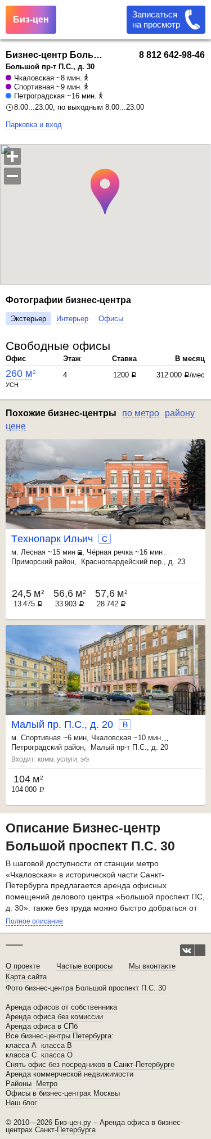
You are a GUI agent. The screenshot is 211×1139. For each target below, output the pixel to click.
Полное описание (34, 921)
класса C (21, 1055)
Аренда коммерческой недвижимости (69, 1074)
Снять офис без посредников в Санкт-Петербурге (90, 1065)
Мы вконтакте (152, 966)
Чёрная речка (110, 552)
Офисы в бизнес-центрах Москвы (63, 1093)
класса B (56, 1046)
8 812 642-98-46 (172, 55)
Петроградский (36, 747)
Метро (46, 1084)
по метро (140, 413)
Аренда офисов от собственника (61, 1007)
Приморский (31, 561)
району (180, 413)
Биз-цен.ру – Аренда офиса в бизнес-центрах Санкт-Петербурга (94, 1126)
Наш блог (21, 1103)
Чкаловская (34, 78)
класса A (21, 1046)
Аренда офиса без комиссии (54, 1017)
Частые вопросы (84, 966)
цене (16, 426)
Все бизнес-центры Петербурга (58, 1036)
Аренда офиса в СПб (42, 1026)
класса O (57, 1055)
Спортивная (34, 87)
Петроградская (39, 96)
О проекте (23, 966)
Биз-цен (31, 19)
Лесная (33, 552)
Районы (19, 1084)
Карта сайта (26, 977)
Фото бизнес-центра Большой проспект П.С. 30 (86, 988)
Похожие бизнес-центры (61, 413)
